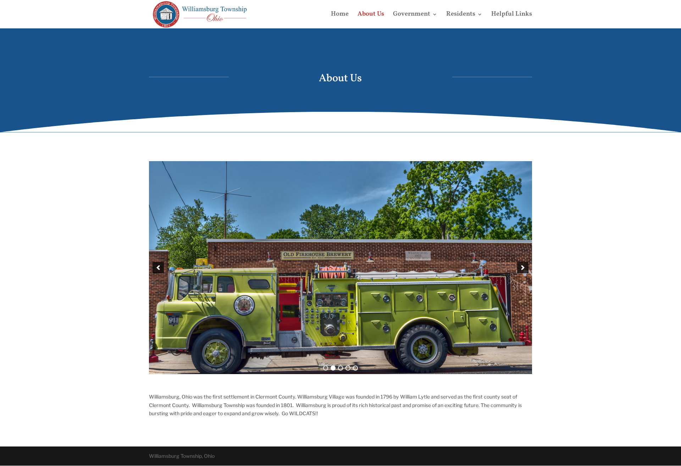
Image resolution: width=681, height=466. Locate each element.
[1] (325, 368)
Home (340, 15)
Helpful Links (511, 15)
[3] (340, 368)
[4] (347, 368)
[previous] (158, 267)
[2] (333, 368)
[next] (522, 267)
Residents (460, 15)
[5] (355, 368)
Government (411, 15)
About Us (371, 15)
